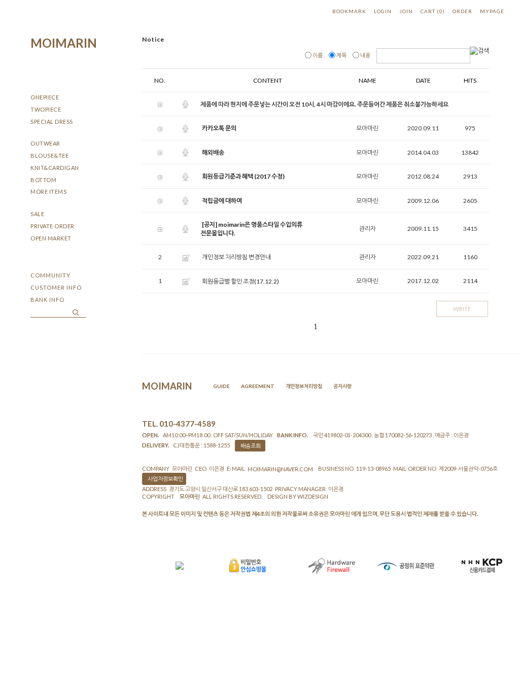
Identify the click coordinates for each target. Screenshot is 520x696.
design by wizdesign (297, 496)
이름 (317, 55)
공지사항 (342, 386)
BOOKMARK (349, 11)
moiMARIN (63, 43)
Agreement (257, 386)
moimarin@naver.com (280, 469)
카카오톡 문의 (219, 128)
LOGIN (383, 11)
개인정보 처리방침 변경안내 (236, 257)
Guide (221, 386)
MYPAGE (492, 11)
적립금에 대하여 (222, 200)
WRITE (462, 308)
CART (433, 11)
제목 (341, 55)
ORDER (462, 11)
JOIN (406, 11)
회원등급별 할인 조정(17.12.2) (240, 281)
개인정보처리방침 (304, 386)
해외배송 (213, 152)
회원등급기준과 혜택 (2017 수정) (243, 177)
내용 (365, 55)
